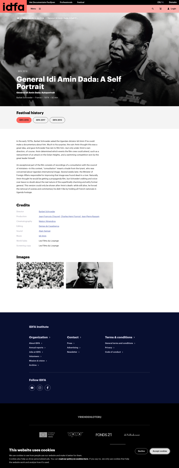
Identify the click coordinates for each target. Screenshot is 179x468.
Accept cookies (160, 451)
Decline (141, 451)
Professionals (66, 2)
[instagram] (40, 388)
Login (173, 9)
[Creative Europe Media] (47, 434)
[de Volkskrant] (132, 435)
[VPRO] (75, 434)
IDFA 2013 (57, 120)
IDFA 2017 (40, 120)
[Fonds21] (103, 434)
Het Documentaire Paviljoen (42, 2)
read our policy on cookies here (73, 459)
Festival (80, 2)
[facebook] (48, 388)
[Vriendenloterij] (89, 417)
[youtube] (32, 388)
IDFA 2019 (24, 120)
